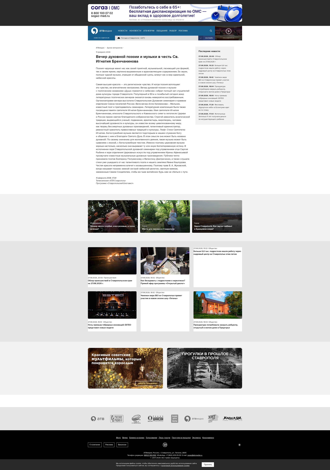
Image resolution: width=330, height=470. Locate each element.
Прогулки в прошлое (181, 438)
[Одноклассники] (216, 444)
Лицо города (164, 438)
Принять (208, 464)
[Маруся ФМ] (232, 418)
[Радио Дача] (174, 418)
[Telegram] (211, 444)
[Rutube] (233, 444)
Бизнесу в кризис (136, 438)
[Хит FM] (213, 418)
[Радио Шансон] (155, 418)
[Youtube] (228, 444)
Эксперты (196, 438)
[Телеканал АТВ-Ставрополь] (97, 418)
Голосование (151, 438)
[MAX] (222, 444)
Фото (118, 438)
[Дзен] (239, 444)
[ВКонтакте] (205, 444)
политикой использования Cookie (175, 465)
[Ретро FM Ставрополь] (136, 418)
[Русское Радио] (117, 418)
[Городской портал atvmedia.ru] (194, 418)
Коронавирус (208, 438)
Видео (125, 438)
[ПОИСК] (211, 31)
